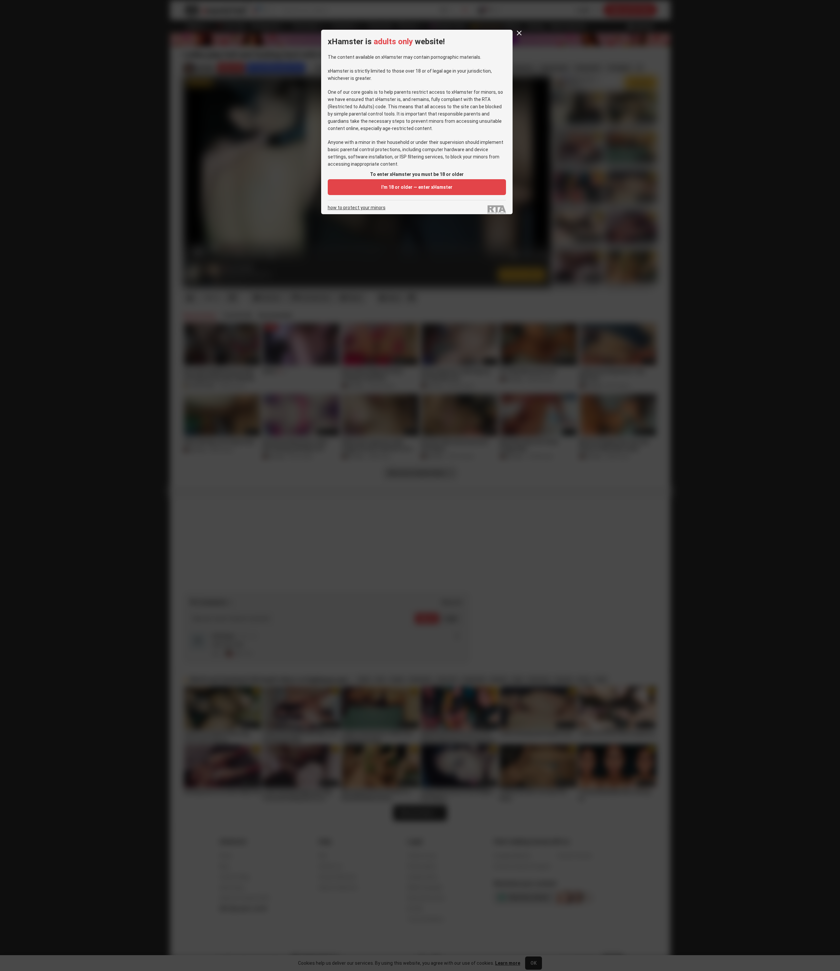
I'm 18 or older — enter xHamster (417, 187)
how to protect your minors (357, 207)
